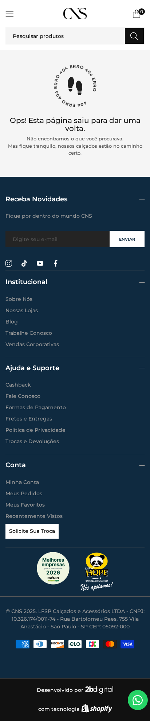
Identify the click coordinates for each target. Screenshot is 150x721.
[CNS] (75, 13)
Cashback (18, 384)
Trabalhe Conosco (28, 333)
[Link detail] (8, 263)
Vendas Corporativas (32, 344)
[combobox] (75, 35)
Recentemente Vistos (34, 516)
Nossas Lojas (21, 310)
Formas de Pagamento (35, 407)
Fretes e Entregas (28, 418)
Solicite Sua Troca (32, 531)
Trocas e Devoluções (32, 441)
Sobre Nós (18, 299)
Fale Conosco (22, 396)
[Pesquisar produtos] (134, 36)
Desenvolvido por (61, 690)
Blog (11, 321)
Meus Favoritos (25, 504)
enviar (127, 239)
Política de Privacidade (35, 430)
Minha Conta (22, 482)
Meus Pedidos (23, 493)
